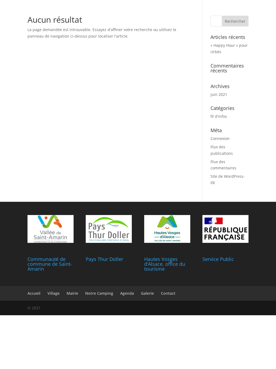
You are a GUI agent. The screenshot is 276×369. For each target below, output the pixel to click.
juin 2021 (219, 94)
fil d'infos (219, 116)
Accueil (33, 293)
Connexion (220, 138)
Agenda (127, 293)
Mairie (72, 293)
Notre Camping (99, 293)
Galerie (147, 293)
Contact (168, 293)
